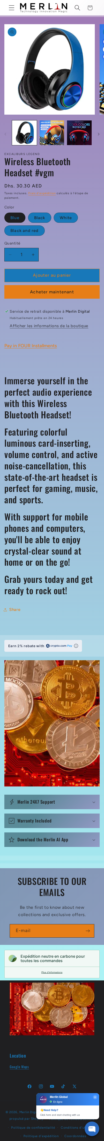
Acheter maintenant (52, 292)
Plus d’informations (51, 972)
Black (39, 217)
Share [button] (15, 609)
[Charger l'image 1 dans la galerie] (24, 132)
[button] (11, 7)
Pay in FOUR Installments (30, 345)
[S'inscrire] (87, 931)
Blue (14, 217)
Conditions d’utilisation (79, 1127)
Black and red (24, 230)
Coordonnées (75, 1136)
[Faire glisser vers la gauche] (5, 134)
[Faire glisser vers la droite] (98, 134)
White (66, 217)
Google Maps (19, 1066)
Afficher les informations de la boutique (49, 325)
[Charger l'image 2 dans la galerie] (52, 132)
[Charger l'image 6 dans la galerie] (79, 132)
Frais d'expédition (42, 193)
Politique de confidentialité (33, 1127)
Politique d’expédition (41, 1136)
